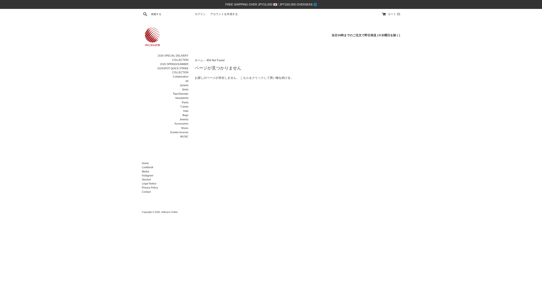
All (186, 81)
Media (145, 171)
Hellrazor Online (169, 212)
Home (145, 163)
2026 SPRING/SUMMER (174, 64)
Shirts (185, 89)
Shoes (184, 128)
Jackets (184, 85)
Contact (146, 191)
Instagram (147, 175)
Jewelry (184, 119)
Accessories (181, 123)
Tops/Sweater (180, 93)
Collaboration (180, 76)
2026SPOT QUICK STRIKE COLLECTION (172, 70)
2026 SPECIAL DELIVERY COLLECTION (173, 57)
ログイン (200, 14)
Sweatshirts (181, 98)
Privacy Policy (150, 187)
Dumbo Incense (179, 132)
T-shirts (184, 106)
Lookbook (147, 167)
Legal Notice (149, 183)
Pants (185, 102)
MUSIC (184, 136)
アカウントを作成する (224, 14)
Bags (185, 115)
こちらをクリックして (255, 77)
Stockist (146, 179)
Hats (185, 111)
